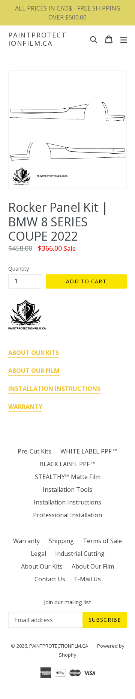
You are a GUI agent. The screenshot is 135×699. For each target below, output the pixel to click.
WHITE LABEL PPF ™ (88, 451)
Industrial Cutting (80, 553)
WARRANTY (25, 407)
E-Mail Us (87, 579)
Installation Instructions (67, 502)
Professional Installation (67, 515)
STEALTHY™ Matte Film (67, 477)
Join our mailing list (67, 602)
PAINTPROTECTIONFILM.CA (37, 39)
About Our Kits (42, 566)
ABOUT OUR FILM (34, 371)
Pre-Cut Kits (34, 451)
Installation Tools (67, 489)
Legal (38, 553)
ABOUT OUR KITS (33, 353)
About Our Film (93, 566)
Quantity (18, 268)
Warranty (26, 541)
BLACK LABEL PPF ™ (67, 464)
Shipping (61, 541)
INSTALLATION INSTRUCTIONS (54, 389)
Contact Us (49, 579)
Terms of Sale (102, 541)
